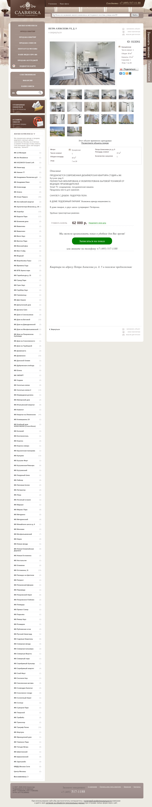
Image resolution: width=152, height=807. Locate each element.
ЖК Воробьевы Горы (22, 261)
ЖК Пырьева (19, 614)
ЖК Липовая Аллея (22, 485)
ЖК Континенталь (21, 436)
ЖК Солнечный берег (22, 698)
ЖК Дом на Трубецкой (23, 346)
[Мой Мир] (130, 73)
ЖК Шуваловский (21, 757)
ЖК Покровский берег (23, 595)
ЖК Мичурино (19, 514)
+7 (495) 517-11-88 (130, 2)
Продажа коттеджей (28, 60)
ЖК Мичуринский (21, 519)
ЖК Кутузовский (20, 470)
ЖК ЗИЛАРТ (19, 375)
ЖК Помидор (19, 605)
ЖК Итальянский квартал (24, 405)
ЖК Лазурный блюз (22, 475)
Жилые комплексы (27, 25)
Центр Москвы (20, 771)
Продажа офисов (27, 43)
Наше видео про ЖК (27, 54)
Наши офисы (64, 4)
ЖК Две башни (20, 300)
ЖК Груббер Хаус (21, 290)
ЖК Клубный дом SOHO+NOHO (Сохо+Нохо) (25, 425)
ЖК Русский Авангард (23, 634)
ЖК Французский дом (22, 737)
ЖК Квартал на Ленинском (25, 414)
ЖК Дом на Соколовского (24, 341)
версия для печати (133, 34)
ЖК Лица (17, 495)
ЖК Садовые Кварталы (23, 639)
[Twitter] (123, 73)
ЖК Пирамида (19, 590)
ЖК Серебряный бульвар (24, 663)
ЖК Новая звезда (21, 544)
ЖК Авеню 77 (19, 172)
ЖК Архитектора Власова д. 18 (26, 207)
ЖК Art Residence (21, 158)
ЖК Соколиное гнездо (23, 693)
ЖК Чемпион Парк (21, 742)
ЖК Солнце (18, 703)
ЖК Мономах (19, 529)
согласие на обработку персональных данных (65, 803)
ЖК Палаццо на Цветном (24, 575)
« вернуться (55, 32)
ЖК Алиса (18, 192)
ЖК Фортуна (19, 732)
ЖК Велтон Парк (20, 241)
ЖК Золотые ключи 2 (22, 390)
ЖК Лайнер (18, 480)
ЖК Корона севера (21, 446)
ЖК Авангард (19, 167)
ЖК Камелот (19, 410)
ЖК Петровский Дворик (23, 585)
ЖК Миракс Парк (20, 509)
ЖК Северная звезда (22, 644)
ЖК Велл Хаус (19, 236)
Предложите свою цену (97, 223)
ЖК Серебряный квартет (24, 668)
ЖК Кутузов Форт (21, 460)
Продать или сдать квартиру (110, 787)
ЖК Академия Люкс (22, 182)
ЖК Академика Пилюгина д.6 (25, 177)
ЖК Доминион (20, 356)
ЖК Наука (18, 539)
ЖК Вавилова (19, 226)
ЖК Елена (18, 370)
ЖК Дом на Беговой (22, 319)
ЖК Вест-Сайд (19, 251)
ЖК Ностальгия (20, 560)
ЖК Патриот (19, 580)
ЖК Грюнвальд (20, 295)
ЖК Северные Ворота (23, 654)
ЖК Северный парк (22, 658)
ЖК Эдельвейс (20, 762)
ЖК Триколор (19, 722)
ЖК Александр (20, 187)
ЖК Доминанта (20, 351)
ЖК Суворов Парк (21, 708)
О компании (52, 4)
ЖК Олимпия (19, 565)
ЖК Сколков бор (21, 678)
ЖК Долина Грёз (20, 310)
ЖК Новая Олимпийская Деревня (24, 550)
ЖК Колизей (19, 431)
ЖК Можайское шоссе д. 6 (24, 524)
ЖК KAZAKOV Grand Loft (24, 162)
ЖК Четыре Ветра (21, 747)
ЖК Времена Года (21, 265)
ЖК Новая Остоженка (22, 555)
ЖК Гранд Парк (20, 280)
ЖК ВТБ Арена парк (22, 270)
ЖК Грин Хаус (19, 285)
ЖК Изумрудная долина (23, 395)
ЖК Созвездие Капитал (23, 688)
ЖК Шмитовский (20, 752)
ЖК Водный (19, 256)
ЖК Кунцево (19, 456)
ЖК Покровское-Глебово (24, 600)
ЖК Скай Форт (20, 673)
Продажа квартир (27, 37)
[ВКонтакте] (120, 73)
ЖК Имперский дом (22, 400)
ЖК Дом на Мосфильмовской (26, 329)
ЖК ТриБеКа (19, 717)
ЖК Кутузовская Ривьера (24, 465)
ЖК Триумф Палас (21, 727)
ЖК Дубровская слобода (24, 365)
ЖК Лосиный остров (22, 500)
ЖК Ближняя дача (21, 221)
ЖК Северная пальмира (23, 649)
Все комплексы (20, 777)
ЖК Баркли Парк (20, 216)
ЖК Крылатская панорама (24, 451)
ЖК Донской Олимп (22, 360)
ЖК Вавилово (19, 231)
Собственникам (27, 74)
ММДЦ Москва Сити (22, 766)
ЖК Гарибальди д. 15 (22, 275)
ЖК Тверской (19, 712)
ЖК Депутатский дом (22, 305)
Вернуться (55, 329)
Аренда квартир (27, 31)
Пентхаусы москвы (27, 49)
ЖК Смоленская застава (23, 683)
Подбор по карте (28, 66)
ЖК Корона (18, 441)
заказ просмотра (134, 31)
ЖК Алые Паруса (21, 197)
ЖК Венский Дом (21, 246)
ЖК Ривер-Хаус (20, 619)
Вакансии (28, 80)
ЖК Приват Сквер (21, 609)
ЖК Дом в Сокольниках (23, 315)
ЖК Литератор (20, 490)
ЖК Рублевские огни (22, 629)
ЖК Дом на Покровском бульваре (23, 335)
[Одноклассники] (127, 73)
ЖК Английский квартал (24, 202)
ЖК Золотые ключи (22, 385)
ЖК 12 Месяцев (20, 153)
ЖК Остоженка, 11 (21, 570)
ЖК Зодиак (18, 380)
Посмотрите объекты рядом (95, 143)
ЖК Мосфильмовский (23, 534)
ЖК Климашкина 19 (22, 419)
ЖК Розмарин (19, 624)
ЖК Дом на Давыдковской (24, 324)
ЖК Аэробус (19, 211)
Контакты (137, 787)
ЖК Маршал (18, 505)
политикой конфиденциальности (98, 801)
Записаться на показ (92, 241)
